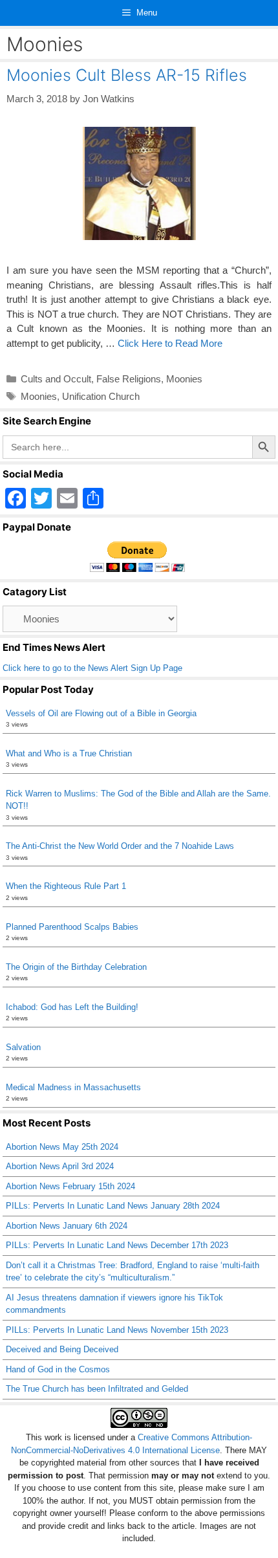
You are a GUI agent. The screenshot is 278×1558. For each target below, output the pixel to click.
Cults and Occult (56, 378)
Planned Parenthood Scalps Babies (72, 927)
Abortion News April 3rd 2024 (60, 1166)
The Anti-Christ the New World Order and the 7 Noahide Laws (120, 846)
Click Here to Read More (170, 343)
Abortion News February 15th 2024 (70, 1186)
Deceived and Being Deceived (62, 1349)
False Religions (128, 378)
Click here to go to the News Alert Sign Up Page (92, 668)
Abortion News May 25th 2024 (62, 1147)
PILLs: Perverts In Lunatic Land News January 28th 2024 (113, 1206)
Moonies (184, 378)
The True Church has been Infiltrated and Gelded (97, 1389)
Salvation (23, 1047)
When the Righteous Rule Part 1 (66, 886)
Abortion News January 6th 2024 (66, 1226)
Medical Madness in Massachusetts (73, 1087)
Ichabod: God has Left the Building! (72, 1007)
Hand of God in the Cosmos (58, 1369)
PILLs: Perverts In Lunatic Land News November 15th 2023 (117, 1330)
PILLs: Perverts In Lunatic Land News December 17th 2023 (117, 1245)
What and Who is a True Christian (69, 753)
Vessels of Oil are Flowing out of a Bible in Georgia (101, 713)
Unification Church (101, 396)
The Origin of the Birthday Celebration (76, 967)
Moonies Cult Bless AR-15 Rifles (126, 75)
